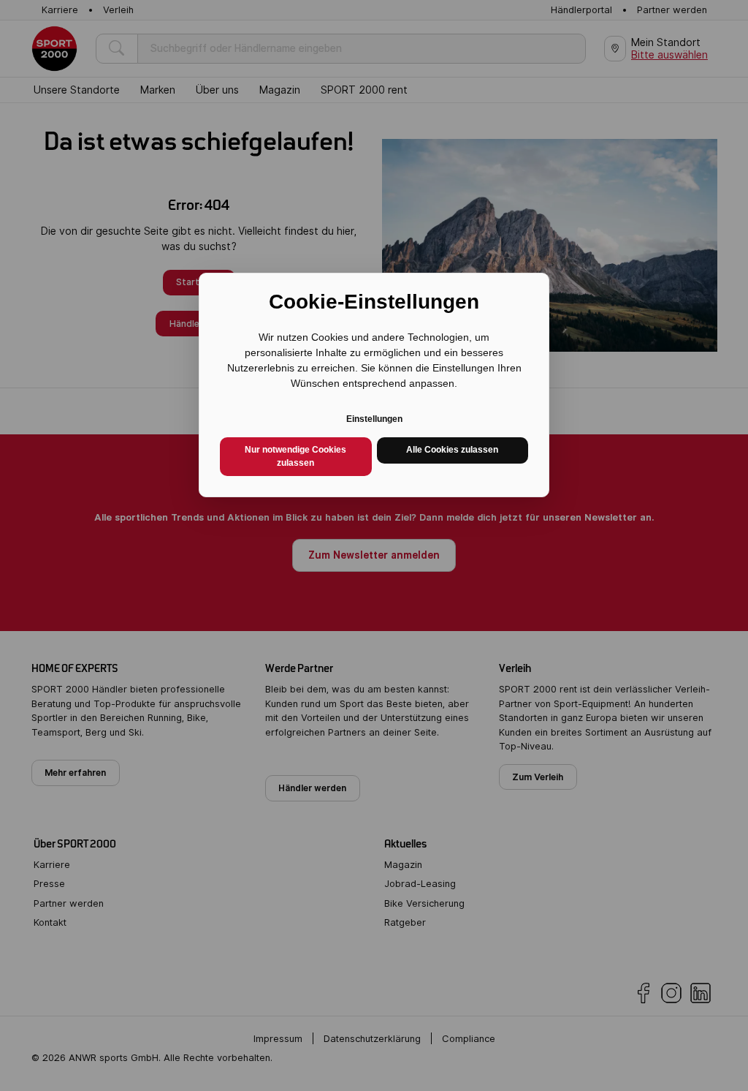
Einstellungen (374, 419)
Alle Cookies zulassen (452, 450)
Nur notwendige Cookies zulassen (295, 456)
